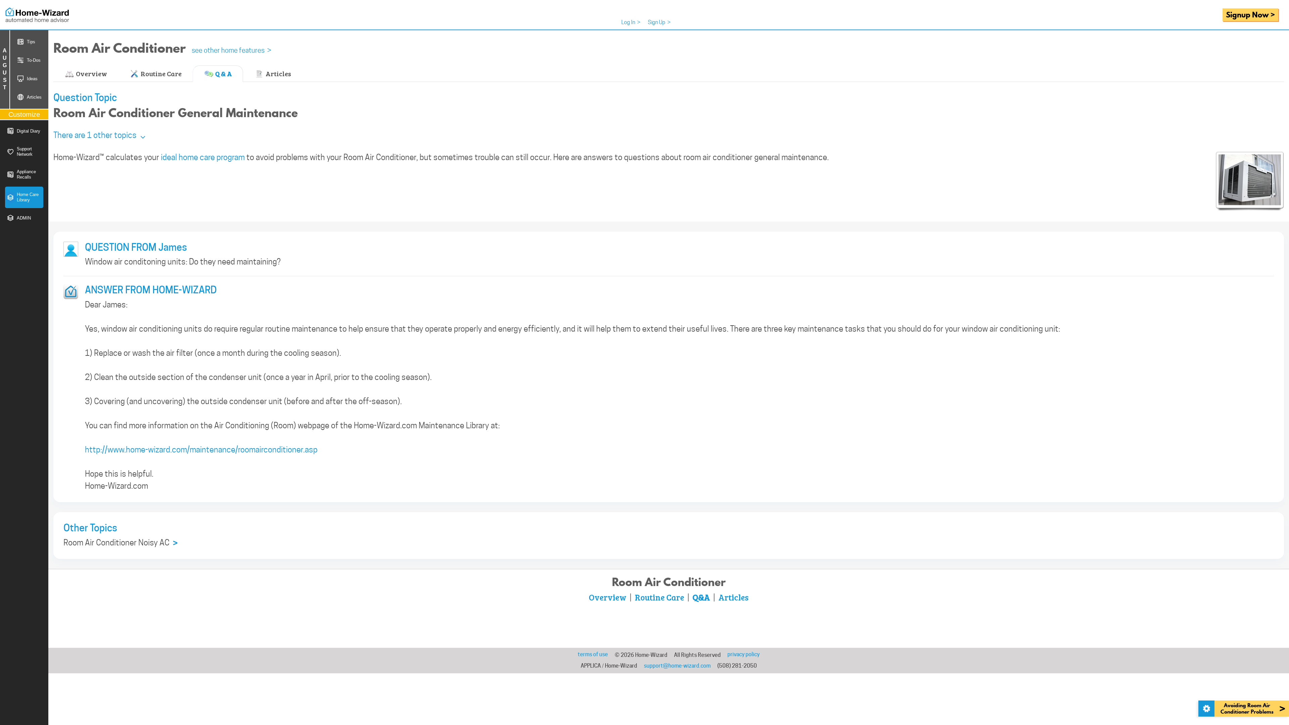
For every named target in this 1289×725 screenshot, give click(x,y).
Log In (630, 22)
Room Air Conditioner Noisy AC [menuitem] (120, 543)
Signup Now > (1250, 14)
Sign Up (659, 22)
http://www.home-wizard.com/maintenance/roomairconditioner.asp (201, 449)
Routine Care (160, 73)
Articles (277, 73)
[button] (99, 135)
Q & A (223, 73)
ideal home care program (203, 157)
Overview (91, 73)
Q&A (701, 597)
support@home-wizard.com (677, 666)
